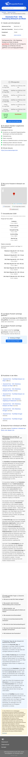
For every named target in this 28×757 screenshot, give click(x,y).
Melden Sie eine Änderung (14, 121)
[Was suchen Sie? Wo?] (24, 8)
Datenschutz (5, 744)
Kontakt (3, 747)
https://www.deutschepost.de (9, 150)
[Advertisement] (14, 65)
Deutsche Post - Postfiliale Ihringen (12, 414)
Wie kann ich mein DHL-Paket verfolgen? (14, 599)
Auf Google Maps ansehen (19, 206)
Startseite (4, 12)
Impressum (4, 733)
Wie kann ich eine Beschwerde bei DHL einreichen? (12, 619)
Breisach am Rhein (11, 12)
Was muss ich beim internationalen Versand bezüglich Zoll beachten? (13, 628)
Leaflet (14, 203)
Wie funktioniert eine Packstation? (12, 633)
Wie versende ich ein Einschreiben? (12, 615)
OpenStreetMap (19, 203)
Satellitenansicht (14, 209)
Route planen (7, 206)
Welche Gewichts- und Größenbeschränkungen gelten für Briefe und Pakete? (13, 610)
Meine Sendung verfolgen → (14, 340)
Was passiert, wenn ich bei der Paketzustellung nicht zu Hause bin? (11, 603)
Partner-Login (14, 755)
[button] (14, 194)
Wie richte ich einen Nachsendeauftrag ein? (14, 624)
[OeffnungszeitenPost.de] (14, 3)
